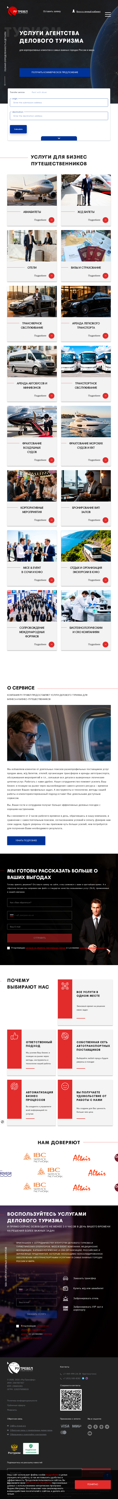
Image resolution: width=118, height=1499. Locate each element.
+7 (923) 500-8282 (71, 1379)
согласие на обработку (38, 1483)
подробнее (52, 1475)
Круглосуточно (89, 1374)
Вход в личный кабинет (89, 12)
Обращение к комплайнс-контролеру (28, 1435)
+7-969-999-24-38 (72, 1374)
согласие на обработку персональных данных (46, 948)
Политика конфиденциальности (22, 1400)
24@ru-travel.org (18, 1426)
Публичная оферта (16, 1405)
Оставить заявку (52, 11)
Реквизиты (12, 1410)
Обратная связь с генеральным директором (31, 1431)
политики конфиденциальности (93, 948)
